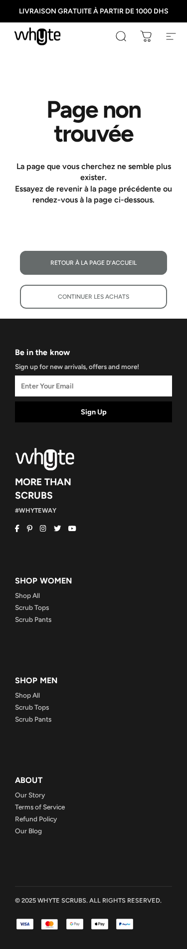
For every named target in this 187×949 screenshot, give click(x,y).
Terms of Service (40, 807)
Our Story (30, 795)
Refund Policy (36, 819)
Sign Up (94, 411)
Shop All (27, 595)
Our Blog (28, 831)
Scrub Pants (33, 619)
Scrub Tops (32, 607)
